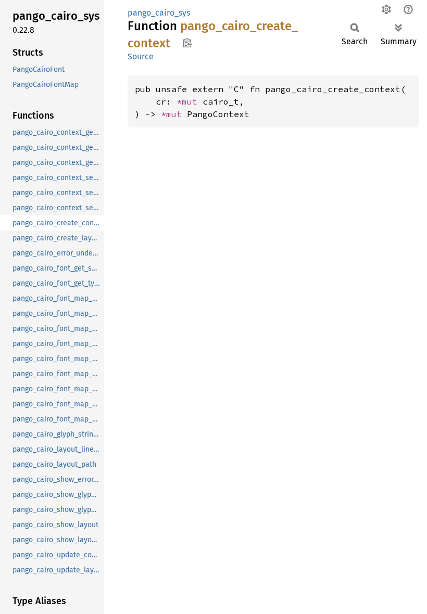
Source (141, 56)
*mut (190, 101)
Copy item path (187, 43)
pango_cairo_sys (159, 13)
